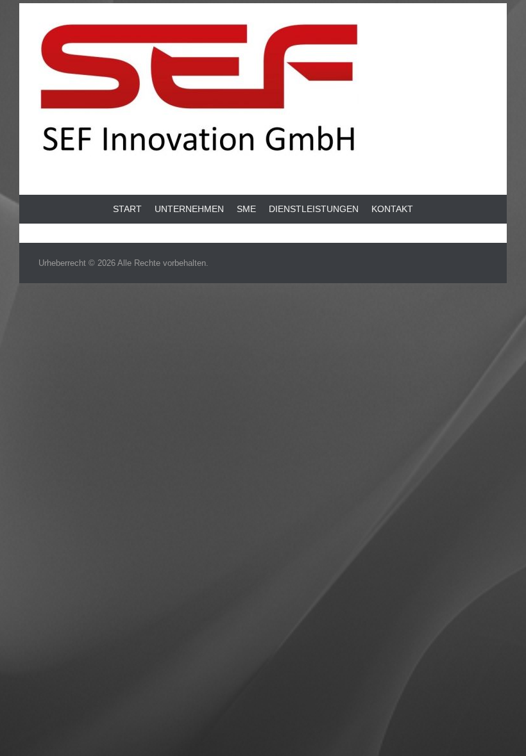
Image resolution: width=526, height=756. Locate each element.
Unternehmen (189, 209)
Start (127, 209)
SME (246, 209)
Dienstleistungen (314, 209)
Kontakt (392, 209)
